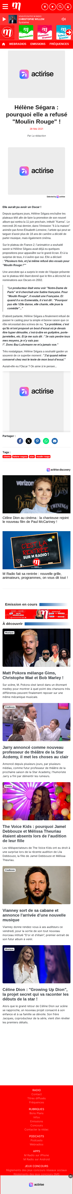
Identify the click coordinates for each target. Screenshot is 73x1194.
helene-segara (20, 456)
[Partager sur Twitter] (28, 442)
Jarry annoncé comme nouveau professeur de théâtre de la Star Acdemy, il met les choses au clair (35, 752)
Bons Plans (36, 1113)
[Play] (5, 19)
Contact (36, 1094)
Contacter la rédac (36, 1129)
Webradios (17, 44)
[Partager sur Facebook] (19, 442)
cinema (7, 456)
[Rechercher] (60, 6)
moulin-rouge (43, 456)
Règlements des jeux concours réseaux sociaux (36, 1170)
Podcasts (36, 1140)
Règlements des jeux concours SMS (36, 1174)
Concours (36, 1125)
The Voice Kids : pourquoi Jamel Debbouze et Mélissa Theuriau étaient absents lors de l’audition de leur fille (34, 833)
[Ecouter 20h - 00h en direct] (36, 614)
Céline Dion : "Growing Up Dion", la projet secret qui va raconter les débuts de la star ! (36, 994)
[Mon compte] (68, 6)
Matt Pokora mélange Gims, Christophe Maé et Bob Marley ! (33, 675)
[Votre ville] (44, 6)
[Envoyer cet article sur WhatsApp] (45, 442)
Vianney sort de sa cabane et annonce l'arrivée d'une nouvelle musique (34, 915)
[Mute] (63, 19)
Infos (36, 1117)
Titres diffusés (36, 1098)
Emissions (37, 44)
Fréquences (59, 44)
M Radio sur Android (36, 1159)
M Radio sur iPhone (36, 1155)
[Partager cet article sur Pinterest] (36, 442)
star (32, 456)
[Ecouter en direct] (52, 6)
